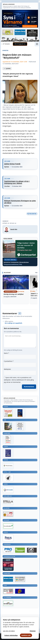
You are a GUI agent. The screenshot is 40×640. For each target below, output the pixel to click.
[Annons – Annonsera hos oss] (20, 413)
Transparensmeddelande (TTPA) (13, 264)
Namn (6, 353)
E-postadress (8, 361)
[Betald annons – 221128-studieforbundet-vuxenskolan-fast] (20, 550)
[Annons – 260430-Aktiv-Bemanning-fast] (8, 32)
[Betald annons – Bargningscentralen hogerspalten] (8, 514)
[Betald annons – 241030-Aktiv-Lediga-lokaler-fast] (8, 413)
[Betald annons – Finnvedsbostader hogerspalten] (8, 526)
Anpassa (33, 631)
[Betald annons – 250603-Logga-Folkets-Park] (8, 466)
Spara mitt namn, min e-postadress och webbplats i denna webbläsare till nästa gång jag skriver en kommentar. (19, 380)
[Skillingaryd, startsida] (20, 44)
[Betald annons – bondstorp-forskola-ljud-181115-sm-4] (32, 33)
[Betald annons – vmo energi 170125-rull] (8, 579)
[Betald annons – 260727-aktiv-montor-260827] (8, 426)
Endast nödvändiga (11, 635)
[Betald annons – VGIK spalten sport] (20, 591)
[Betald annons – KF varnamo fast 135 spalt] (20, 579)
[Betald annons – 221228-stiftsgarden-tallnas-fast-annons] (8, 478)
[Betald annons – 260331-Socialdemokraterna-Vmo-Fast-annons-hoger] (8, 564)
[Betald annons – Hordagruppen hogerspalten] (8, 603)
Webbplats (7, 369)
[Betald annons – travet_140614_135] (31, 550)
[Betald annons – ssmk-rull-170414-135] (8, 591)
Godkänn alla (26, 635)
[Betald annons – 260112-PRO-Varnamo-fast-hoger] (8, 550)
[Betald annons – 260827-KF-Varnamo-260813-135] (8, 439)
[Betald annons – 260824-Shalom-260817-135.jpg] (8, 453)
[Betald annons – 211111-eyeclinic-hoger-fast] (8, 490)
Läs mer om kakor (9, 631)
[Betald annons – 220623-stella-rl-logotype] (8, 502)
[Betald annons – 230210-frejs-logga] (8, 538)
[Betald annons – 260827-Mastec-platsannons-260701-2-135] (20, 426)
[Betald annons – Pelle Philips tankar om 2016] (20, 32)
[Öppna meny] (37, 44)
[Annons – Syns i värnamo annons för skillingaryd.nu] (20, 19)
